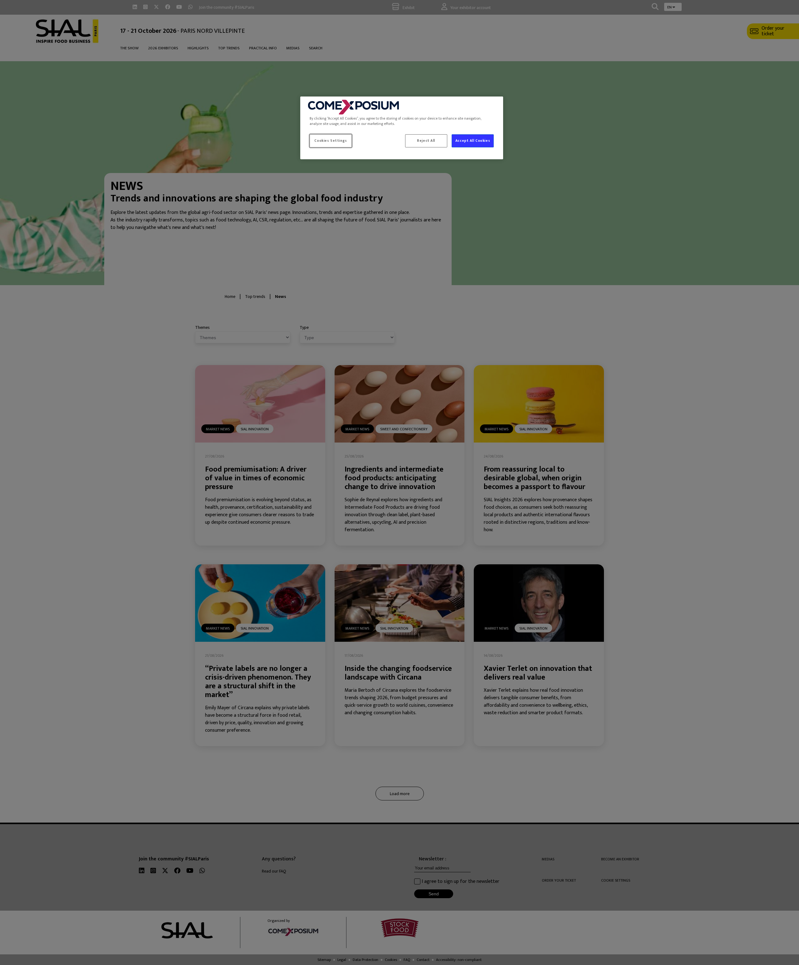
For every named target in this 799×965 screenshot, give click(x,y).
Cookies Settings (330, 141)
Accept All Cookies (472, 141)
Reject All (426, 141)
